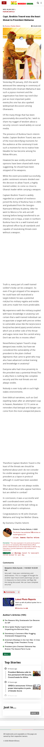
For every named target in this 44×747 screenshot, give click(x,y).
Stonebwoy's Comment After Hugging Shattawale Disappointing (20, 634)
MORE (34, 713)
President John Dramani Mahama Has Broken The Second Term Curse (20, 647)
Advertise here (21, 608)
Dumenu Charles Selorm (12, 26)
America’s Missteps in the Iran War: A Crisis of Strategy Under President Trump (22, 641)
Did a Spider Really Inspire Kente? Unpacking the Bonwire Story (18, 628)
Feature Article (9, 12)
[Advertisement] (22, 258)
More (6, 654)
